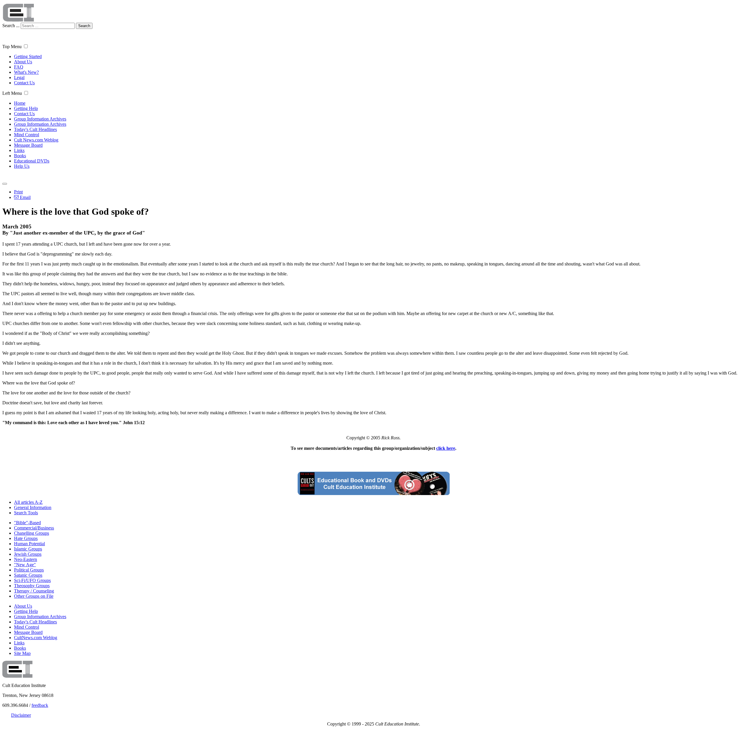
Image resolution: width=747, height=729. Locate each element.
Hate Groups (26, 538)
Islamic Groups (28, 548)
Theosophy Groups (32, 585)
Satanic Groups (28, 575)
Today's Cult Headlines (35, 129)
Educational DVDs (31, 160)
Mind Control (26, 134)
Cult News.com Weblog (36, 139)
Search (84, 26)
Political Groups (29, 569)
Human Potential (29, 543)
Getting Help (26, 108)
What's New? (26, 72)
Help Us (21, 166)
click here (445, 448)
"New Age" (25, 564)
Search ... (11, 25)
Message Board (28, 145)
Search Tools (26, 512)
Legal (19, 77)
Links (19, 150)
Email (25, 197)
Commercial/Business (34, 527)
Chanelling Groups (31, 533)
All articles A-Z (28, 502)
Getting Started (28, 56)
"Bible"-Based (27, 522)
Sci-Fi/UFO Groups (32, 580)
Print (18, 191)
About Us (23, 61)
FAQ (18, 66)
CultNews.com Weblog (35, 637)
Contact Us (24, 82)
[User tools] (4, 184)
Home (19, 103)
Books (20, 155)
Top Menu (12, 46)
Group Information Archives (40, 118)
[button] (26, 46)
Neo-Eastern (25, 559)
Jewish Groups (27, 554)
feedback (40, 705)
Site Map (22, 653)
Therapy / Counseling (34, 590)
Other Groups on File (33, 596)
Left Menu (12, 93)
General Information (32, 507)
